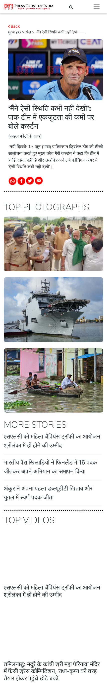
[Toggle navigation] (96, 6)
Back (15, 26)
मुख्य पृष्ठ (14, 32)
